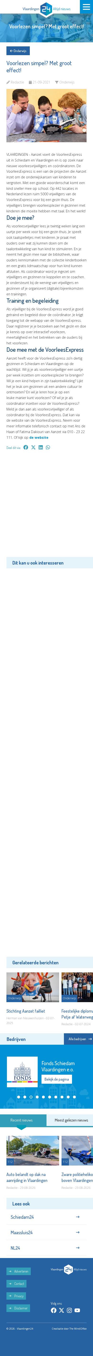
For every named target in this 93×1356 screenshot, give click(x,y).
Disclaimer (21, 1308)
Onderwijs (19, 51)
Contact (19, 1284)
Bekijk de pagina (57, 1079)
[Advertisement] (46, 507)
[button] (19, 1097)
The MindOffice (78, 1328)
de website (38, 437)
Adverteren (21, 1271)
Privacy (19, 1296)
